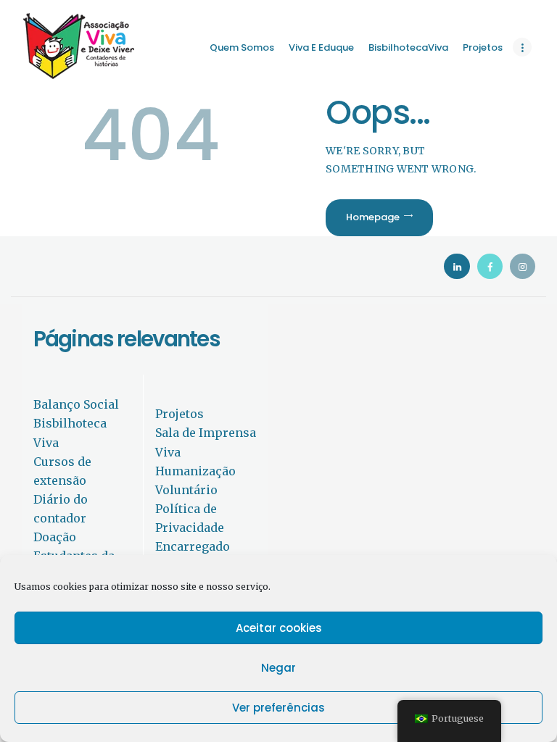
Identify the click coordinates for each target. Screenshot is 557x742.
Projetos (179, 414)
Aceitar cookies (279, 627)
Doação (54, 537)
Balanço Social (76, 404)
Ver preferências (278, 707)
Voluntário (186, 490)
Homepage (373, 217)
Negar (278, 667)
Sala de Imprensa (205, 432)
